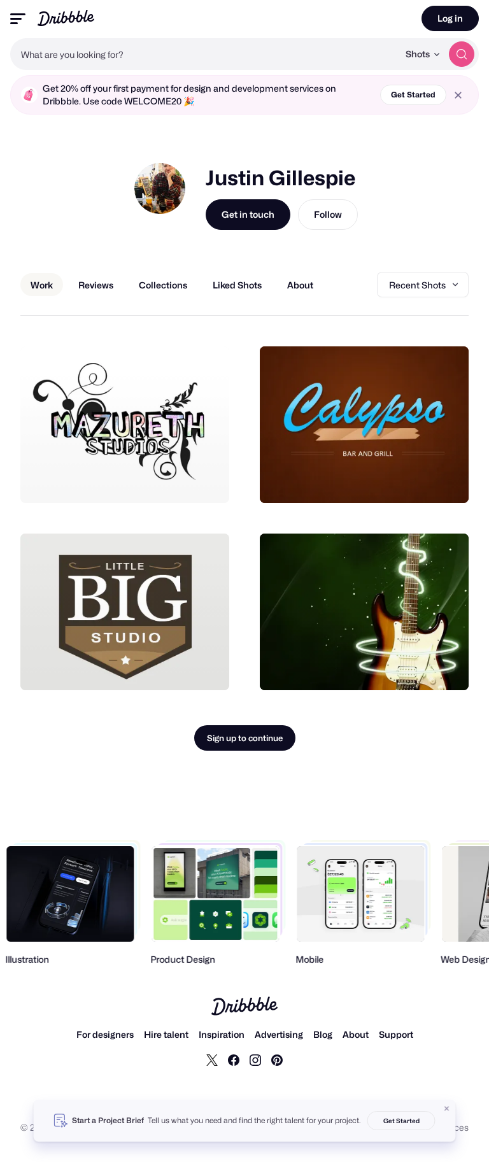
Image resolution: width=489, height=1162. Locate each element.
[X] (212, 1059)
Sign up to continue (245, 738)
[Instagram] (255, 1059)
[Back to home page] (66, 18)
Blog (322, 1034)
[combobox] (204, 54)
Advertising (279, 1034)
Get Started (413, 94)
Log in (450, 18)
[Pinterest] (277, 1059)
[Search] (461, 54)
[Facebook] (233, 1059)
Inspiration (221, 1034)
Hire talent (166, 1034)
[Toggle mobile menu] (17, 19)
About (356, 1034)
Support (396, 1034)
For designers (105, 1034)
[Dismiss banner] (447, 1108)
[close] (458, 95)
